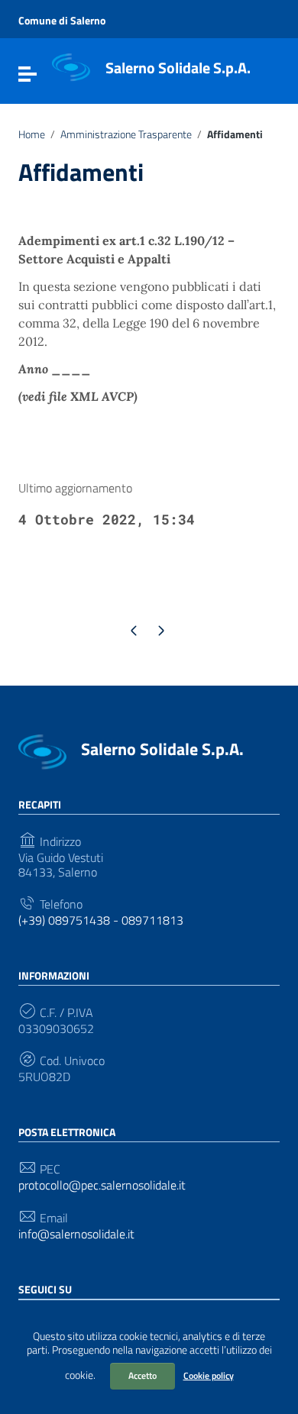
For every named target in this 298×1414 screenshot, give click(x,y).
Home (31, 134)
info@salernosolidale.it (76, 1234)
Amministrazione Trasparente (126, 134)
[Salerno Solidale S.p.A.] (71, 66)
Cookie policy (208, 1375)
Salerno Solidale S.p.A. (178, 67)
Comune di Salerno (61, 20)
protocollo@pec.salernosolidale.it (102, 1185)
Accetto (142, 1375)
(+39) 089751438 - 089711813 (100, 920)
